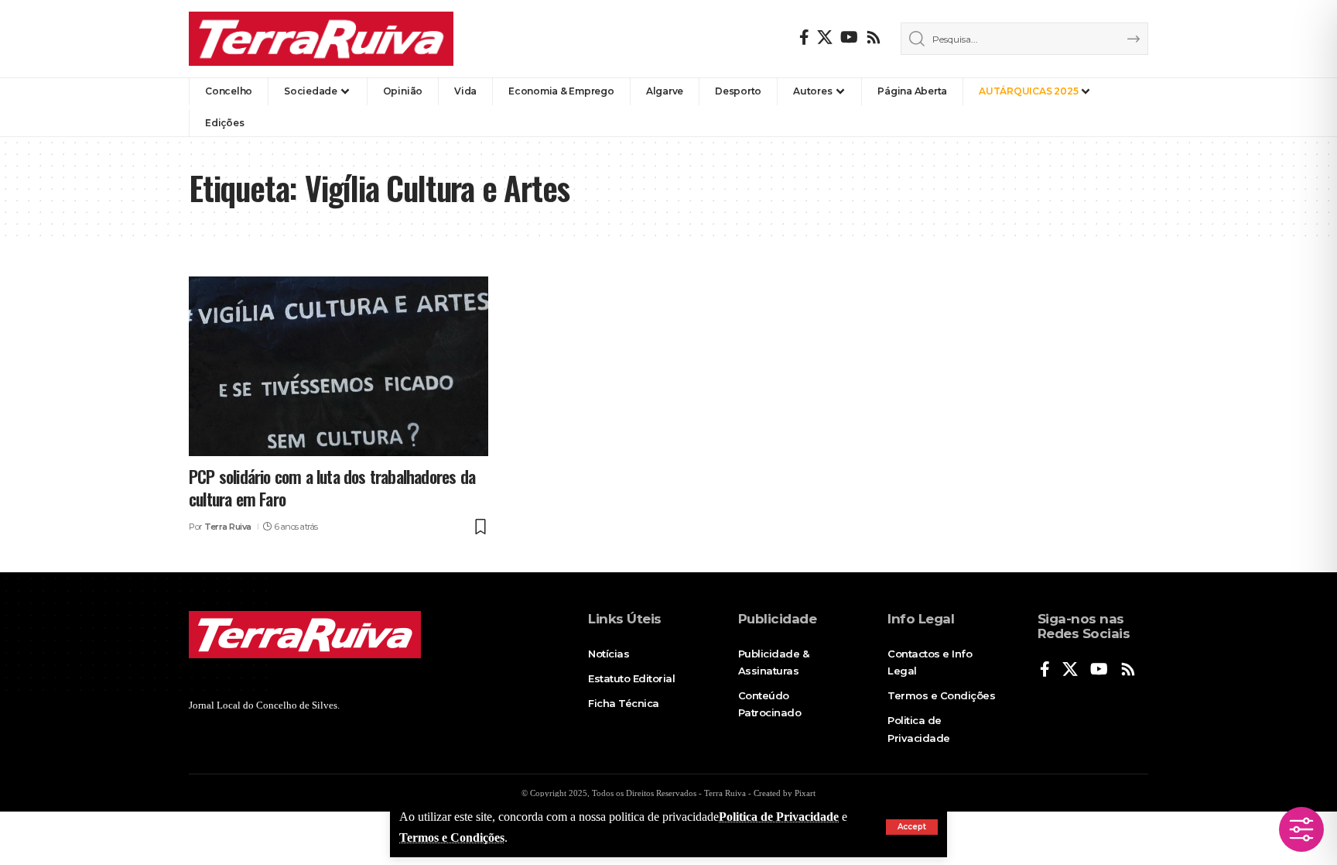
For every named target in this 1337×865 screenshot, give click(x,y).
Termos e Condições (451, 837)
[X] (824, 37)
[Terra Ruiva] (321, 39)
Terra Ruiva (227, 526)
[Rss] (873, 37)
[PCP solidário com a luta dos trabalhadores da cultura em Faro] (338, 366)
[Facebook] (804, 37)
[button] (912, 827)
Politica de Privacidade (779, 816)
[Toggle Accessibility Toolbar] (1301, 829)
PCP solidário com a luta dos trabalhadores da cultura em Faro (332, 487)
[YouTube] (849, 37)
